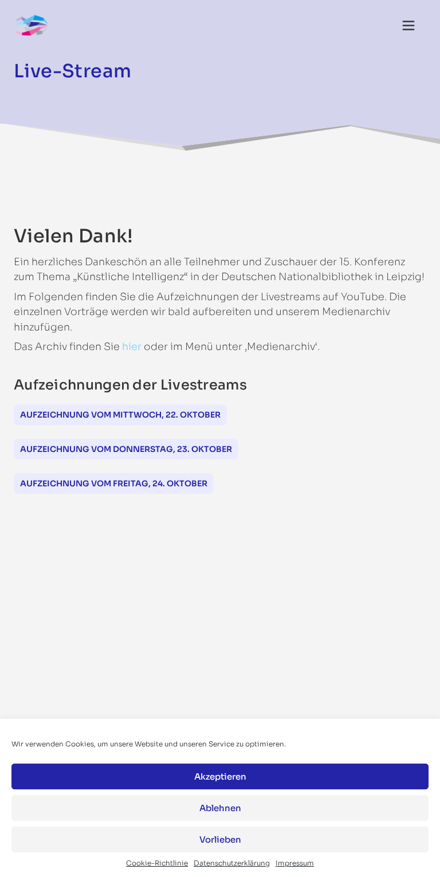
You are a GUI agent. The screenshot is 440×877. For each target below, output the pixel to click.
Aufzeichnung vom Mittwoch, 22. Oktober (120, 415)
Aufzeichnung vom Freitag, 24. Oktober (113, 483)
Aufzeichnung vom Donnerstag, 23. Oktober (126, 449)
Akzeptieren (220, 776)
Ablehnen (220, 808)
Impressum (295, 863)
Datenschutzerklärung (232, 863)
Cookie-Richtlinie (157, 863)
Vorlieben (220, 839)
